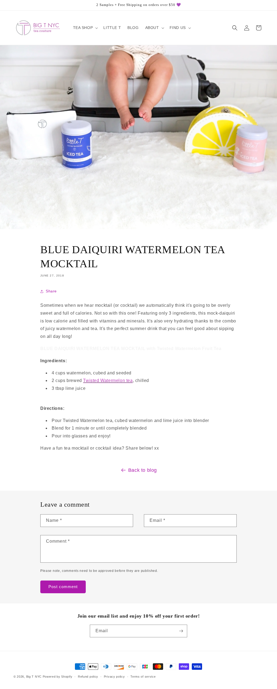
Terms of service (143, 676)
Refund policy (88, 676)
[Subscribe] (181, 631)
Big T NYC (34, 676)
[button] (85, 27)
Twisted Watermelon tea (108, 380)
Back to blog (142, 470)
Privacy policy (114, 676)
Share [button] (51, 291)
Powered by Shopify (57, 676)
